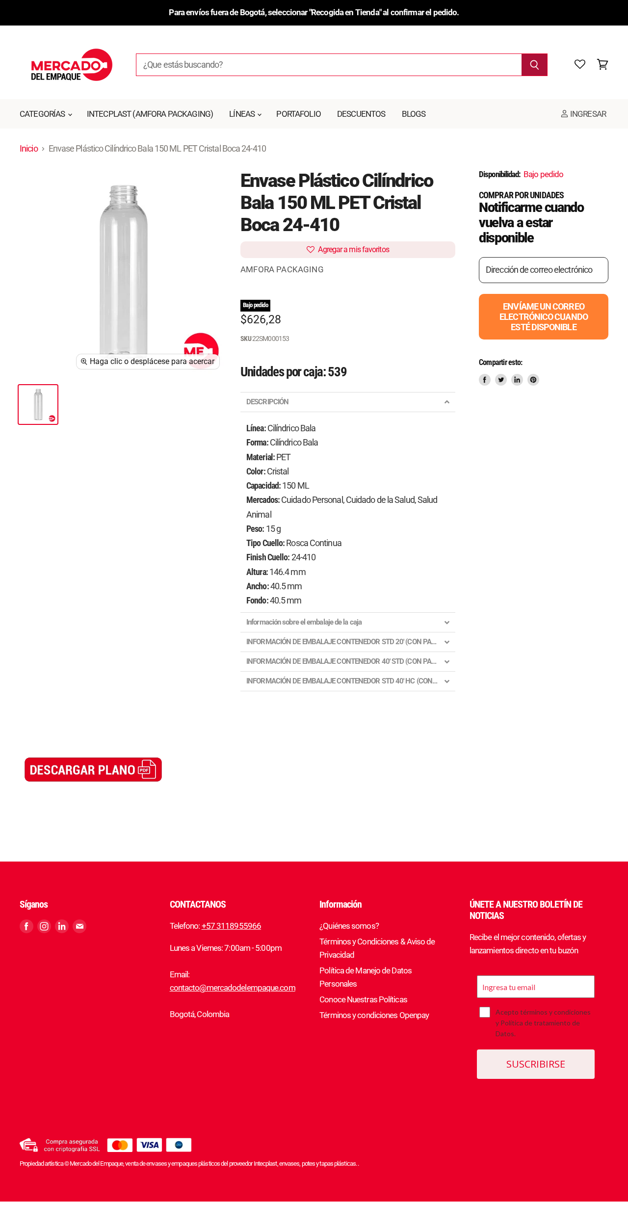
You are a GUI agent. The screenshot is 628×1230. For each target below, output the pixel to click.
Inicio (29, 149)
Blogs (414, 114)
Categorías (43, 114)
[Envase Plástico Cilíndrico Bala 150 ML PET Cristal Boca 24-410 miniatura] (38, 404)
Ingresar (587, 114)
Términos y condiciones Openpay (374, 1015)
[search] (329, 64)
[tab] (347, 402)
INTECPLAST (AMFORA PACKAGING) (150, 114)
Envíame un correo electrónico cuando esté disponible (543, 316)
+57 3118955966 (231, 926)
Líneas (242, 114)
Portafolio (298, 114)
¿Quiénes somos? (349, 926)
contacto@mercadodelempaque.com (232, 988)
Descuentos (361, 114)
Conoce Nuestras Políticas (363, 999)
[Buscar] (535, 64)
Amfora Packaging (282, 269)
